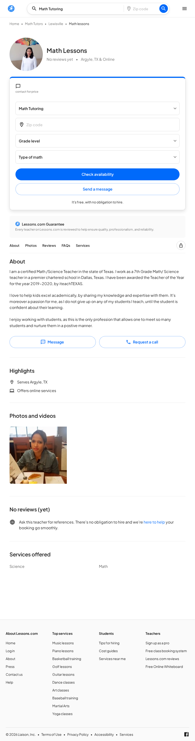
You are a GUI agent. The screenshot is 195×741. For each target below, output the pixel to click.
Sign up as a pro (157, 643)
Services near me (112, 658)
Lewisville (56, 23)
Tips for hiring (109, 643)
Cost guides (108, 651)
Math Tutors (34, 23)
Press (10, 666)
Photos (31, 245)
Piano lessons (62, 651)
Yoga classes (62, 713)
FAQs (66, 245)
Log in (10, 651)
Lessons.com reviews (162, 658)
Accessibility (104, 734)
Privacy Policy (78, 734)
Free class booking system (166, 651)
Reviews (49, 245)
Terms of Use (51, 734)
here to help (154, 521)
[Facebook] (186, 734)
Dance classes (63, 682)
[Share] (180, 245)
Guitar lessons (63, 674)
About (15, 245)
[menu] (11, 8)
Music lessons (63, 643)
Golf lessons (62, 666)
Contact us (14, 674)
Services (83, 245)
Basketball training (66, 658)
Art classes (60, 690)
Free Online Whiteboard (164, 666)
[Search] (163, 8)
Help (9, 682)
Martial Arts (60, 706)
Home (14, 23)
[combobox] (77, 8)
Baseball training (65, 698)
